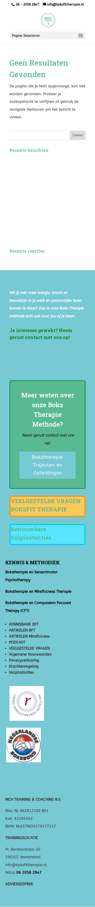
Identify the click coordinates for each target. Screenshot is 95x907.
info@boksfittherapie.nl (26, 865)
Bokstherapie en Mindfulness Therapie (38, 591)
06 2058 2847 (29, 872)
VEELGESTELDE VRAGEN (29, 648)
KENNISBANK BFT (24, 624)
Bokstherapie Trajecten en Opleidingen (47, 465)
